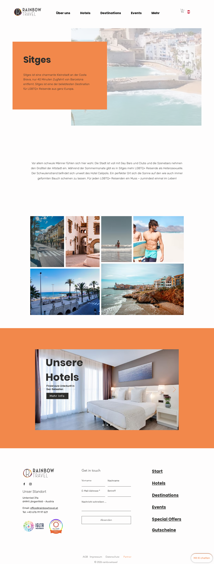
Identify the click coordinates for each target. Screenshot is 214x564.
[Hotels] (103, 425)
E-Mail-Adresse (90, 490)
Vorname (86, 480)
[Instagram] (30, 484)
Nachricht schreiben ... (94, 501)
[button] (182, 11)
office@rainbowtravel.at (44, 508)
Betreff (112, 490)
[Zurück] (39, 390)
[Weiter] (174, 390)
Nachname (113, 480)
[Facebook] (24, 484)
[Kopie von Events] (110, 425)
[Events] (107, 425)
